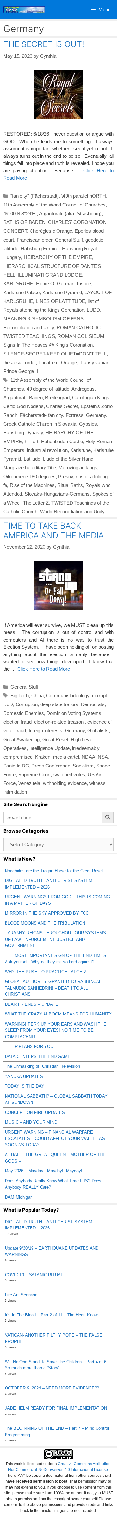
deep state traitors (59, 704)
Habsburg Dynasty (23, 432)
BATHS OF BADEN (24, 222)
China (37, 695)
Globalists (98, 730)
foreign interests (45, 730)
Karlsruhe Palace (21, 292)
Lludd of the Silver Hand (68, 459)
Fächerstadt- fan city (41, 415)
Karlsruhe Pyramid (62, 292)
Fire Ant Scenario (21, 1294)
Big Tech (19, 695)
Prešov (65, 476)
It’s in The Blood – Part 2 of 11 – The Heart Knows (52, 1315)
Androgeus (83, 389)
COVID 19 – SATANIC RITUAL (34, 1274)
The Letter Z (36, 502)
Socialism (83, 765)
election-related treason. (59, 722)
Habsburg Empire (40, 248)
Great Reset (55, 739)
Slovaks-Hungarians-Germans (57, 494)
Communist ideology (67, 695)
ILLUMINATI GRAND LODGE (50, 275)
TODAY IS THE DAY (24, 1086)
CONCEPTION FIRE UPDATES (35, 1112)
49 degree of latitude (48, 389)
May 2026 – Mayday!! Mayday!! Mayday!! (44, 1170)
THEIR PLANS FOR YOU (29, 1046)
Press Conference (51, 765)
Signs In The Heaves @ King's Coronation (48, 345)
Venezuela (29, 783)
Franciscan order (34, 240)
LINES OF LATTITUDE (60, 301)
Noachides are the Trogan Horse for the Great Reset (54, 870)
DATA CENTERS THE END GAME (38, 1056)
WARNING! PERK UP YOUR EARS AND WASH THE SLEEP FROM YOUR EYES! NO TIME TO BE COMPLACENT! (55, 1030)
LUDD (93, 310)
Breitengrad (57, 397)
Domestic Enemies (23, 713)
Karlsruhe (80, 450)
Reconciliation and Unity (28, 327)
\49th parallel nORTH (83, 196)
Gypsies (88, 424)
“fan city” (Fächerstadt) (34, 196)
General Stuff (69, 240)
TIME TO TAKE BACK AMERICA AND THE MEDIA (53, 530)
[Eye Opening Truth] (24, 9)
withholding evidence (65, 783)
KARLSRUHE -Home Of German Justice (47, 283)
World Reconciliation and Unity (72, 511)
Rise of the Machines (32, 485)
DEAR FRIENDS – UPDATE (31, 1004)
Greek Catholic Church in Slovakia (39, 424)
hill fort (31, 441)
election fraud (17, 722)
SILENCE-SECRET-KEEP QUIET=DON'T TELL (55, 353)
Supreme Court (34, 774)
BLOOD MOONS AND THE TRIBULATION (45, 923)
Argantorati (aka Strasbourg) (70, 213)
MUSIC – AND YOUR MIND (31, 1122)
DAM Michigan (18, 1197)
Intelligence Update (49, 748)
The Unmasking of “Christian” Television (42, 1066)
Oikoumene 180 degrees (29, 476)
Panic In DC (16, 765)
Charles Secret (62, 406)
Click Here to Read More (43, 669)
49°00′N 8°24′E (20, 213)
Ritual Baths (70, 485)
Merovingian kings (77, 467)
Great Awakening (21, 739)
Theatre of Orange (57, 362)
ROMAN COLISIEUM (81, 336)
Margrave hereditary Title (29, 467)
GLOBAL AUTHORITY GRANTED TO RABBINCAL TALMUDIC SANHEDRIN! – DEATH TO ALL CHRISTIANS (53, 988)
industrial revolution (47, 450)
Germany (96, 415)
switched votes (69, 774)
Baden (36, 397)
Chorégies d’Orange (51, 231)
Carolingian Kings (90, 397)
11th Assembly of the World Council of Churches (54, 204)
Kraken (42, 757)
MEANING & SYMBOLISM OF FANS (43, 318)
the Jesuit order (19, 362)
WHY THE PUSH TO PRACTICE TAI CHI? (45, 971)
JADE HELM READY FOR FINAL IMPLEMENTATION (56, 1408)
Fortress (75, 415)
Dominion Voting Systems (73, 713)
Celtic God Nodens (23, 406)
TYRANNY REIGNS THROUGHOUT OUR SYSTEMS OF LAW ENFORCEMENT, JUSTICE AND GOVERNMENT (55, 939)
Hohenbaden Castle (62, 441)
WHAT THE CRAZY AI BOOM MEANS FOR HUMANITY (58, 1014)
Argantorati (14, 397)
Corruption (27, 704)
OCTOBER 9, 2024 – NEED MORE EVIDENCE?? (52, 1388)
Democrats (93, 704)
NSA (103, 757)
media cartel (66, 757)
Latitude (32, 459)
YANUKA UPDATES (24, 1076)
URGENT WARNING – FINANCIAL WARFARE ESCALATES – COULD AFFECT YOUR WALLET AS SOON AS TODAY (55, 1138)
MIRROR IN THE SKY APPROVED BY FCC (47, 913)
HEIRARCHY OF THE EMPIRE (58, 257)
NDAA (88, 757)
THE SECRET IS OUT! (43, 44)
